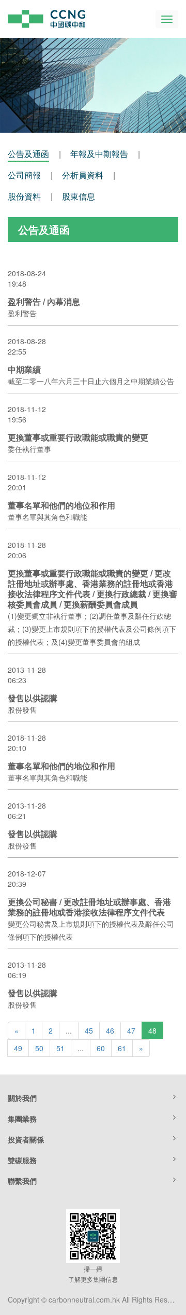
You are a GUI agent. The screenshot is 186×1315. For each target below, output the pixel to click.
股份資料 (24, 196)
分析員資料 (82, 175)
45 (89, 1030)
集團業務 (22, 1118)
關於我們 (22, 1098)
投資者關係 (26, 1139)
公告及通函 (28, 154)
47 (131, 1030)
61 (122, 1048)
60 (101, 1048)
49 (18, 1048)
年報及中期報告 (99, 154)
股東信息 (78, 196)
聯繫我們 (22, 1181)
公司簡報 (24, 175)
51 (60, 1048)
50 (39, 1048)
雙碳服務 (22, 1160)
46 (110, 1030)
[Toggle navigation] (167, 19)
